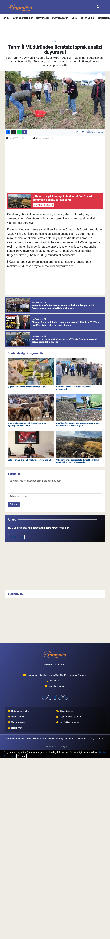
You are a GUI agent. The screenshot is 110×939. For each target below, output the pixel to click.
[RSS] (65, 697)
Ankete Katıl (16, 537)
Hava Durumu (66, 711)
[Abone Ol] (95, 132)
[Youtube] (60, 697)
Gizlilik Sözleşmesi (78, 738)
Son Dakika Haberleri (69, 722)
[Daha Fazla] (24, 132)
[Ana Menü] (102, 7)
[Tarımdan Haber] (20, 7)
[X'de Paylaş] (13, 132)
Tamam (21, 756)
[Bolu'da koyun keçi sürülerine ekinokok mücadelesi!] (79, 371)
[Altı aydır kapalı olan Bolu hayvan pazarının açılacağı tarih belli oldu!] (31, 407)
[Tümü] (101, 519)
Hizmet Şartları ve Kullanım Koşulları (50, 738)
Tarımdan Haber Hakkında (18, 738)
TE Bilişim (62, 746)
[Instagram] (55, 697)
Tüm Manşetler (18, 722)
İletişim (100, 738)
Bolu (55, 41)
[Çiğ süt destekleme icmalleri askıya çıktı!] (31, 371)
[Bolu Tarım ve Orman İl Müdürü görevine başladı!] (31, 444)
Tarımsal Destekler (22, 17)
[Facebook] (44, 697)
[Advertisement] (55, 567)
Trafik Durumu (17, 716)
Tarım (5, 17)
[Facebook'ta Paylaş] (8, 132)
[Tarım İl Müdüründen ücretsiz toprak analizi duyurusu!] (55, 100)
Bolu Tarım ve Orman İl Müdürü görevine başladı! (30, 460)
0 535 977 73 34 (57, 680)
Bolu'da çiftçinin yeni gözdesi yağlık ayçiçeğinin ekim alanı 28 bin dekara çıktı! (78, 424)
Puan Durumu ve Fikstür (71, 716)
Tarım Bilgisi (87, 17)
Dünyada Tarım (60, 17)
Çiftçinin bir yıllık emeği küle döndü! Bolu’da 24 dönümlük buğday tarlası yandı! (77, 461)
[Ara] (98, 7)
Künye (92, 738)
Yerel (74, 17)
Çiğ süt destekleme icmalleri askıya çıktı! (26, 387)
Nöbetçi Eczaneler (20, 711)
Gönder (14, 504)
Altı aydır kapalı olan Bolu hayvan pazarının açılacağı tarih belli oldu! (27, 424)
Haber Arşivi (17, 728)
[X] (49, 697)
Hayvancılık (42, 17)
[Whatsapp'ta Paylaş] (19, 132)
